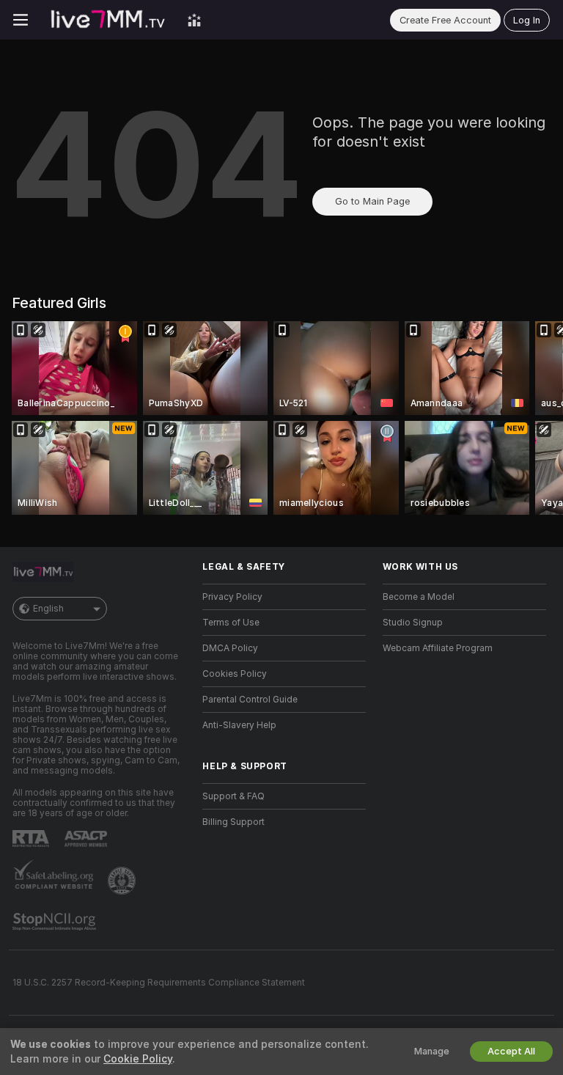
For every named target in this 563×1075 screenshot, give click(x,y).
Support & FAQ (233, 796)
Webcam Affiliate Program (438, 648)
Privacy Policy (232, 597)
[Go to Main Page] (107, 20)
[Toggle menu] (20, 20)
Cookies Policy (234, 674)
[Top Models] (194, 20)
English (48, 608)
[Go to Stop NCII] (55, 922)
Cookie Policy (137, 1059)
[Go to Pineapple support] (123, 881)
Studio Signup (413, 622)
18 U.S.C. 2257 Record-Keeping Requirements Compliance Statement (158, 982)
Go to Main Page (372, 201)
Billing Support (233, 822)
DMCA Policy (230, 648)
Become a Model (419, 597)
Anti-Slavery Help (239, 725)
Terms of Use (231, 622)
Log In (526, 20)
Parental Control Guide (250, 699)
